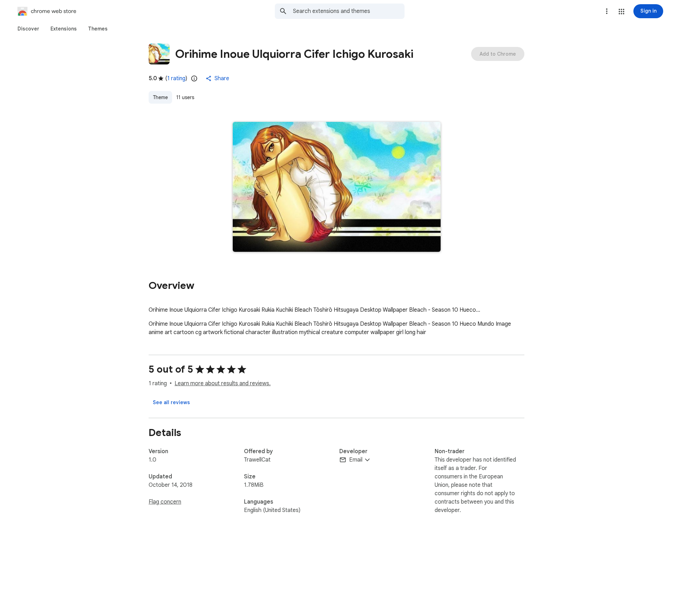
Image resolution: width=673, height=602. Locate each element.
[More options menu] (607, 11)
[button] (621, 12)
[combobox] (349, 11)
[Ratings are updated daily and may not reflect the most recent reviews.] (194, 78)
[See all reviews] (171, 402)
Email (355, 459)
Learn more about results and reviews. (223, 383)
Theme (160, 97)
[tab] (28, 28)
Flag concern (165, 501)
